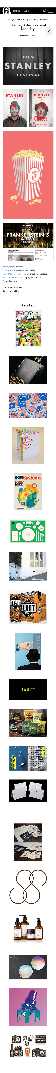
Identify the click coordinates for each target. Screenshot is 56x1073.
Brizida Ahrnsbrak (11, 270)
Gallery (26, 11)
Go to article (10, 287)
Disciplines (17, 11)
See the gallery (12, 291)
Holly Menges (9, 273)
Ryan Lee (24, 270)
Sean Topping (22, 273)
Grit (4, 281)
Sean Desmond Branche (14, 277)
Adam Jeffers (9, 266)
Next (34, 35)
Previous (24, 35)
